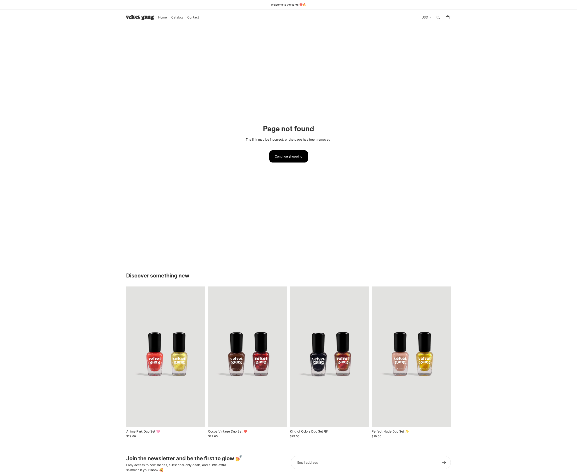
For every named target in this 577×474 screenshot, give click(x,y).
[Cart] (448, 17)
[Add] (198, 420)
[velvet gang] (140, 17)
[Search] (438, 17)
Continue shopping (288, 156)
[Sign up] (444, 462)
